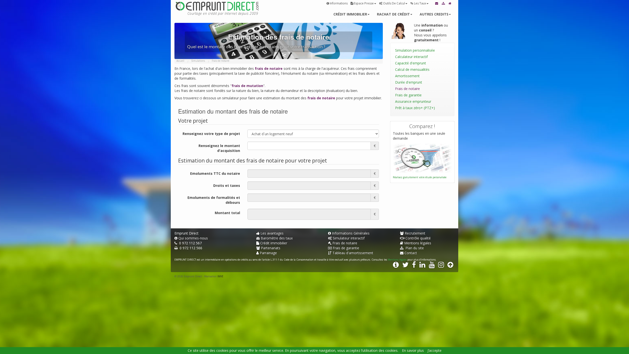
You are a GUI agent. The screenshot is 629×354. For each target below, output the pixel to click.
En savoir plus (413, 350)
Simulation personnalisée (415, 50)
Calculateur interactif (411, 56)
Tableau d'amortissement (352, 253)
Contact (410, 253)
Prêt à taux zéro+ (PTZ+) (415, 107)
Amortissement (407, 76)
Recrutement (415, 233)
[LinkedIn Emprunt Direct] (422, 266)
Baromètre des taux (277, 238)
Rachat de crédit (393, 14)
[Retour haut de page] (450, 266)
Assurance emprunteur (413, 101)
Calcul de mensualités (412, 69)
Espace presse (364, 3)
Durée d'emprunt (408, 82)
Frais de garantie (408, 95)
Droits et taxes (226, 185)
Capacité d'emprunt (410, 63)
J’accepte (435, 350)
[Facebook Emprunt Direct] (414, 266)
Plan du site (414, 248)
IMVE (220, 276)
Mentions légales (417, 243)
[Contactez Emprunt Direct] (437, 3)
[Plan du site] (443, 3)
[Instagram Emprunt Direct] (441, 266)
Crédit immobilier (350, 14)
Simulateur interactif (349, 238)
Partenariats (270, 248)
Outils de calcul (394, 3)
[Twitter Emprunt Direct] (405, 266)
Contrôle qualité (418, 238)
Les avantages (272, 233)
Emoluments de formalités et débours (213, 200)
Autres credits (434, 14)
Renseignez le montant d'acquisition (219, 148)
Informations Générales (351, 233)
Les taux (418, 3)
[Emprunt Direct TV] (432, 266)
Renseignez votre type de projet (211, 133)
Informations (339, 3)
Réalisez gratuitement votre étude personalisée (419, 177)
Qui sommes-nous (193, 238)
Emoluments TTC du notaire (215, 173)
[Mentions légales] (396, 266)
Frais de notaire (407, 88)
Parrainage (268, 253)
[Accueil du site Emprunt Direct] (450, 3)
